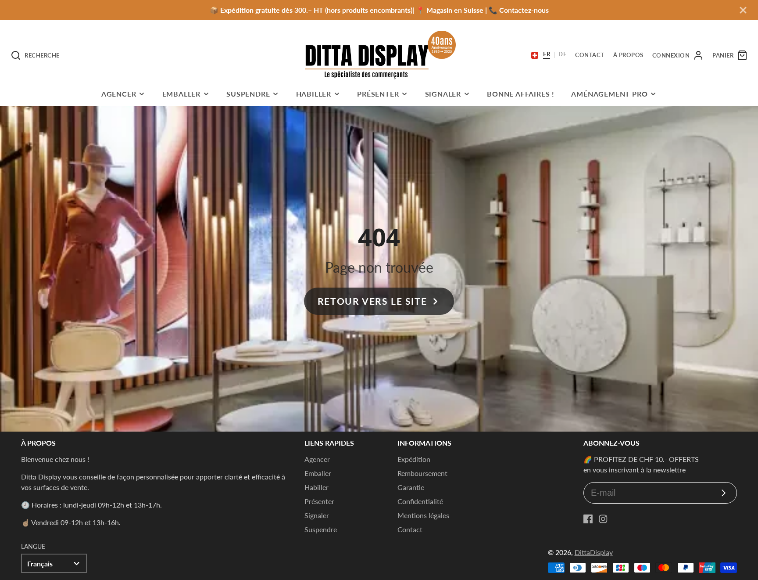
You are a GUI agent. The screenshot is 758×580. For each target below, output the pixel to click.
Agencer (118, 94)
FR (546, 54)
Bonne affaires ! (520, 94)
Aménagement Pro (609, 94)
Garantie (410, 487)
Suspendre (248, 94)
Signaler (443, 94)
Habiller (313, 94)
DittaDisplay (594, 552)
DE (562, 54)
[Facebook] (588, 519)
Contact (409, 529)
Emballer (181, 94)
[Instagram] (603, 519)
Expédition (413, 459)
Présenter (378, 94)
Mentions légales (423, 515)
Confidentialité (420, 501)
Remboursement (422, 473)
